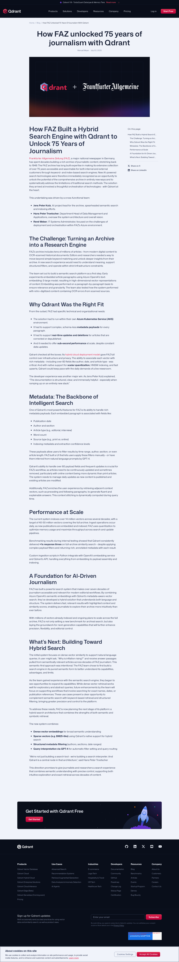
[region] (89, 954)
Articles (134, 878)
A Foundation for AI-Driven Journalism (144, 153)
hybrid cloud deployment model (82, 354)
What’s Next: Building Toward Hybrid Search (144, 157)
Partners (155, 878)
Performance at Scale (139, 149)
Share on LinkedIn (139, 170)
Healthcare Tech (94, 886)
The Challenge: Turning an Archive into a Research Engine (144, 138)
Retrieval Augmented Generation (65, 878)
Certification (116, 895)
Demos (134, 890)
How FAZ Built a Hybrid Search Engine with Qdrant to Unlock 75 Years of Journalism (143, 134)
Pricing (127, 11)
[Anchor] (24, 129)
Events (133, 882)
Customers (156, 873)
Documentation (117, 869)
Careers (155, 882)
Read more (111, 2)
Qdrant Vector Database (27, 869)
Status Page (116, 890)
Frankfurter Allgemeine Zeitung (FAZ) (49, 158)
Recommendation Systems (63, 873)
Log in (154, 11)
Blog (38, 23)
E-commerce (93, 869)
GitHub (114, 878)
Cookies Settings (125, 954)
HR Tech (91, 882)
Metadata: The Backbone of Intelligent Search (144, 146)
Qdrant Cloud (23, 873)
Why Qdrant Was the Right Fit (142, 142)
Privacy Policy (119, 925)
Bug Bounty (136, 895)
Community (116, 873)
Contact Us (156, 886)
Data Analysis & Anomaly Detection (66, 882)
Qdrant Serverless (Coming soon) (31, 895)
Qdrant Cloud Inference (27, 886)
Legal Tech (92, 873)
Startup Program (138, 886)
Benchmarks (136, 873)
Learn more (74, 958)
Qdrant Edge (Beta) (25, 890)
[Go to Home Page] (25, 846)
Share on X (135, 166)
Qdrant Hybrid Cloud (26, 878)
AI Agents (56, 886)
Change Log (116, 886)
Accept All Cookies (148, 954)
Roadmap (115, 882)
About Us (155, 869)
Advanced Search (59, 869)
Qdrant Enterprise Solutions (28, 882)
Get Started (34, 819)
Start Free (168, 11)
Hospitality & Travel (96, 878)
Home (31, 23)
